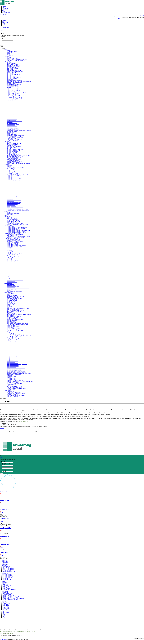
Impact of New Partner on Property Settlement (15, 336)
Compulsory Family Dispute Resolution (14, 84)
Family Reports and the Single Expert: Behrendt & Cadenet (17, 92)
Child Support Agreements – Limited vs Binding (15, 149)
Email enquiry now (139, 638)
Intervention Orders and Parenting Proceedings (15, 223)
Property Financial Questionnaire (12, 361)
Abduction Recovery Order (11, 63)
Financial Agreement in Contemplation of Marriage (16, 231)
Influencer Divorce (10, 272)
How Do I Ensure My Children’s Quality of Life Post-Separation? (18, 155)
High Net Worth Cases (11, 331)
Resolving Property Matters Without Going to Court (16, 371)
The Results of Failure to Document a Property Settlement (17, 60)
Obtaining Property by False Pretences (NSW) (10, 597)
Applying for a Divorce (11, 252)
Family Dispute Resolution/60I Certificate (14, 90)
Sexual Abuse (9, 127)
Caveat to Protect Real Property (12, 300)
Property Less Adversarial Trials (12, 363)
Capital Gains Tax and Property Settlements (14, 298)
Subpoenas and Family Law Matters (13, 191)
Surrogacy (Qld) (10, 133)
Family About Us (5, 22)
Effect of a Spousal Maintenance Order (14, 392)
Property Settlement (7, 292)
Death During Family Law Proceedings (14, 311)
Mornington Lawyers (6, 608)
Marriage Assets (9, 345)
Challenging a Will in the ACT (7, 576)
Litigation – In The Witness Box (12, 243)
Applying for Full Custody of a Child (13, 65)
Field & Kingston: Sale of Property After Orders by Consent (17, 324)
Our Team (4, 20)
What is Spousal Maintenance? (12, 396)
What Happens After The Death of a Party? (14, 387)
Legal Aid (8, 53)
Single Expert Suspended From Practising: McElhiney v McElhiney (19, 130)
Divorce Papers (9, 266)
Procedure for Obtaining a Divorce (13, 277)
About (3, 611)
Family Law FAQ (10, 52)
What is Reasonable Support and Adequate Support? (16, 395)
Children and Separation (11, 285)
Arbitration (9, 166)
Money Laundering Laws (6, 594)
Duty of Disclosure (10, 315)
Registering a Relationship (11, 206)
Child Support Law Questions (12, 152)
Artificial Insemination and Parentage (13, 66)
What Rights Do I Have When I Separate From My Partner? (17, 209)
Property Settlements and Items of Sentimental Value (16, 368)
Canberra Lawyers (5, 606)
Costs (8, 307)
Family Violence (7, 216)
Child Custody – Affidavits (11, 76)
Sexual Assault (4, 564)
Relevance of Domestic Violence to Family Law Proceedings (17, 224)
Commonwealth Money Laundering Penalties (10, 599)
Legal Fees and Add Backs (11, 343)
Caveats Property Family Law (12, 301)
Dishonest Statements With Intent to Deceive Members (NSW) (13, 598)
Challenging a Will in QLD (7, 574)
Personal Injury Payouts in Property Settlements (15, 350)
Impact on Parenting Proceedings (12, 158)
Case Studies (6, 56)
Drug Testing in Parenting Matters (13, 88)
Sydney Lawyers (5, 602)
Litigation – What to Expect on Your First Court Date (16, 245)
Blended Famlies (10, 69)
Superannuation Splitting (11, 379)
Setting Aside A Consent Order (12, 188)
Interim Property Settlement (11, 340)
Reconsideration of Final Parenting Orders (14, 121)
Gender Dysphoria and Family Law (13, 181)
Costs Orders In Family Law (12, 171)
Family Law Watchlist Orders (12, 91)
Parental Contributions (11, 348)
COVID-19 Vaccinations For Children (13, 87)
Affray (3, 563)
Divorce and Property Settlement (12, 259)
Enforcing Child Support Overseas (13, 154)
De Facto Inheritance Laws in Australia (14, 200)
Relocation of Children (11, 125)
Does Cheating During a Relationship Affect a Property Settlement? (19, 314)
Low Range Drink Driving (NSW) (8, 571)
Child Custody (7, 61)
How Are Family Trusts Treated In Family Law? (15, 334)
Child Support (7, 141)
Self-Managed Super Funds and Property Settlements (16, 372)
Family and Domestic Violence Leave (13, 221)
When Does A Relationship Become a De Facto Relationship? (18, 210)
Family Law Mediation (11, 321)
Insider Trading (5, 592)
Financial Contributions (11, 325)
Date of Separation (10, 199)
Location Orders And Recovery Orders (14, 104)
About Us (6, 49)
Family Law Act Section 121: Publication (14, 175)
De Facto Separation (10, 201)
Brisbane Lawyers (5, 604)
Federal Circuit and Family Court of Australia (15, 180)
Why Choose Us (5, 21)
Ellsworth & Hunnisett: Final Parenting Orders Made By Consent (18, 174)
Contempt (8, 305)
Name (3, 36)
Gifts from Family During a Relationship (14, 328)
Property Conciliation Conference (13, 358)
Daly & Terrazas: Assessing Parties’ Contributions (15, 310)
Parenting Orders (10, 117)
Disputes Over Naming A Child (12, 58)
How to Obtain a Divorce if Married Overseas (15, 271)
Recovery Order (9, 122)
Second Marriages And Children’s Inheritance (15, 280)
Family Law (4, 581)
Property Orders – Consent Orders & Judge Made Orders (17, 364)
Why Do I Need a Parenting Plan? (13, 140)
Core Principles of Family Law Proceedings (14, 169)
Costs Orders (9, 170)
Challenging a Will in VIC (7, 577)
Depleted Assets (9, 312)
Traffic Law (4, 565)
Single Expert (9, 375)
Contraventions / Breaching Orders (13, 86)
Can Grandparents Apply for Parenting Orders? (15, 71)
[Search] (2, 25)
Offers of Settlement (10, 347)
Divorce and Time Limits (11, 262)
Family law (4, 6)
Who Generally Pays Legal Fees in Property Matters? (16, 388)
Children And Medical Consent (12, 168)
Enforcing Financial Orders (11, 318)
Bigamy (8, 255)
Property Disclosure (10, 359)
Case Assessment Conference (12, 299)
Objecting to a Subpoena (11, 183)
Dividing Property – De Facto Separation (14, 202)
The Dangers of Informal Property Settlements (15, 380)
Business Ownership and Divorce (13, 297)
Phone (3, 38)
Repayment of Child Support (12, 126)
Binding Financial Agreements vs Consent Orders (16, 167)
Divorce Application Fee (11, 264)
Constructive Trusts (10, 304)
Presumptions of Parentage (11, 120)
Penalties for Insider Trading (7, 593)
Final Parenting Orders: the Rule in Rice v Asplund (16, 95)
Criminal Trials (5, 561)
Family (5, 215)
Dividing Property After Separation (13, 286)
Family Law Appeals (10, 176)
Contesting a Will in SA (6, 579)
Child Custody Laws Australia (12, 78)
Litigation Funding (10, 247)
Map (2, 493)
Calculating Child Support (11, 145)
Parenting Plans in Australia (12, 119)
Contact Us (142, 15)
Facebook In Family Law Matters (13, 213)
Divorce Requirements (11, 268)
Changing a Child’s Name (11, 72)
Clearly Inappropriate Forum (12, 235)
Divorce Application (10, 263)
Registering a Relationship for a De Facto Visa (15, 207)
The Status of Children (11, 281)
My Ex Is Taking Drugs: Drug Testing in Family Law (16, 107)
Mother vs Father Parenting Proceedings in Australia (16, 106)
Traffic (3, 10)
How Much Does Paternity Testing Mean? (14, 97)
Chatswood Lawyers (6, 603)
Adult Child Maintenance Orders (12, 64)
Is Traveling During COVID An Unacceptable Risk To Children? (18, 102)
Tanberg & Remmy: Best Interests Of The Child (15, 135)
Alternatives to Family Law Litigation (13, 240)
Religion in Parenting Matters (12, 123)
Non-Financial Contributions (12, 346)
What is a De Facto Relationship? (13, 208)
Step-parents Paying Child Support (13, 160)
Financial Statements (10, 327)
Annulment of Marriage (11, 251)
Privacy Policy (2, 633)
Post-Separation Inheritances (12, 352)
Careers (3, 24)
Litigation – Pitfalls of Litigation (12, 244)
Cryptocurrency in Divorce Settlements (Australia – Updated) (18, 308)
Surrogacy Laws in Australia (12, 134)
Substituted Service (10, 248)
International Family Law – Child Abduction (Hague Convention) (18, 236)
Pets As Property (10, 351)
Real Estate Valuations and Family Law (14, 369)
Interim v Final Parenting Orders (12, 100)
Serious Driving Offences (6, 566)
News (3, 616)
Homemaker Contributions (11, 333)
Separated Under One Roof (11, 289)
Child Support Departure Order (12, 151)
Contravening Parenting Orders (12, 85)
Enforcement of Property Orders (12, 317)
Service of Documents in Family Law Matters (15, 187)
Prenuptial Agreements (11, 353)
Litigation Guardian (10, 182)
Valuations (8, 385)
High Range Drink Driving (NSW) (8, 568)
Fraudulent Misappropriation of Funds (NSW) (10, 596)
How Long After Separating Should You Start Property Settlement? (19, 335)
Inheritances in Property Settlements (13, 337)
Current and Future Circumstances (13, 309)
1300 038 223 (6, 27)
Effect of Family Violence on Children (13, 220)
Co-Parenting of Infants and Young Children (14, 82)
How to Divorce (10, 269)
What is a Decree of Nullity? (12, 282)
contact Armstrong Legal (23, 421)
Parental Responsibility (11, 111)
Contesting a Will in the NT (7, 578)
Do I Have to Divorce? (11, 287)
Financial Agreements (8, 225)
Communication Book (11, 83)
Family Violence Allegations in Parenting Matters (15, 94)
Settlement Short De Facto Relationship (14, 374)
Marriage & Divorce (8, 249)
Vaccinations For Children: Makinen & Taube (15, 137)
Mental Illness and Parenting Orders (13, 105)
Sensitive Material (10, 214)
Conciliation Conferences (11, 303)
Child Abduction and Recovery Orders (13, 74)
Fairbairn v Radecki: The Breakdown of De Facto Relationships (18, 288)
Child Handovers (10, 79)
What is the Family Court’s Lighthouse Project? (15, 139)
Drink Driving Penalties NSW (7, 567)
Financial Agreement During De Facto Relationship (16, 228)
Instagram (4, 461)
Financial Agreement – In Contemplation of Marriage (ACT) (17, 227)
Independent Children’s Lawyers (12, 99)
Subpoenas (9, 377)
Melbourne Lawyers (5, 605)
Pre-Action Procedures (11, 184)
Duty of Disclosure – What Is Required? (14, 316)
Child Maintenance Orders (11, 147)
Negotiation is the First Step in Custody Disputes (15, 109)
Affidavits (8, 294)
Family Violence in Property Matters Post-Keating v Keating (17, 323)
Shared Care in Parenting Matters (13, 128)
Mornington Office (5, 528)
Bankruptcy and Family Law (12, 295)
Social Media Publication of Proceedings (14, 190)
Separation (9, 290)
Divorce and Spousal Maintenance (13, 261)
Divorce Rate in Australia (11, 267)
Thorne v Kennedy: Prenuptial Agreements (14, 383)
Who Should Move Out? (11, 389)
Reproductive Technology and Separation (14, 370)
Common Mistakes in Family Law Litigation (15, 241)
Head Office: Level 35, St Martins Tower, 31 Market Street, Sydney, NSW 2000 (14, 631)
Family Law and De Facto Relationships (14, 203)
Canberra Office (5, 518)
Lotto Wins (9, 344)
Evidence (6, 211)
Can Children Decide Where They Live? (14, 70)
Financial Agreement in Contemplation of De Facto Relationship (18, 230)
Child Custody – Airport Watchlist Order (14, 77)
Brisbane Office (4, 509)
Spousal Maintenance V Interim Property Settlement (16, 393)
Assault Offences (5, 562)
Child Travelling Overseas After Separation (14, 80)
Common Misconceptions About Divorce (14, 256)
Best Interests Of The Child (11, 67)
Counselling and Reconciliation (12, 172)
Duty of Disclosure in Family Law (13, 173)
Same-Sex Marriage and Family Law (13, 279)
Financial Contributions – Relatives (13, 326)
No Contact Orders (10, 110)
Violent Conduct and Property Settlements (14, 386)
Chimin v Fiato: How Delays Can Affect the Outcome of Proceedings (19, 81)
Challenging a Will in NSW (7, 575)
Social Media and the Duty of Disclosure (14, 189)
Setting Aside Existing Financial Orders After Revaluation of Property (19, 373)
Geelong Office (4, 536)
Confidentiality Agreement (11, 257)
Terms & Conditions (9, 633)
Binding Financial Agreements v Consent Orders (15, 296)
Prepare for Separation (11, 205)
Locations (4, 601)
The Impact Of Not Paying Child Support (14, 161)
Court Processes (7, 164)
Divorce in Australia (10, 265)
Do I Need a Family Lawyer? (12, 51)
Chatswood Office (5, 544)
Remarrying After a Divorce (12, 278)
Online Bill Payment (6, 612)
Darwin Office (4, 552)
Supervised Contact (10, 132)
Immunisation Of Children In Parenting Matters (15, 98)
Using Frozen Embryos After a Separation (14, 291)
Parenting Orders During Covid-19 (13, 118)
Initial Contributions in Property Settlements (14, 338)
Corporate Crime (5, 8)
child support (9, 148)
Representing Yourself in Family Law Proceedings (16, 185)
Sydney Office (4, 491)
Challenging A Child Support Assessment (14, 146)
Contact (3, 11)
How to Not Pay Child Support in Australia (14, 157)
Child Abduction (10, 73)
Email (3, 33)
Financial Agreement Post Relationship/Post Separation (16, 232)
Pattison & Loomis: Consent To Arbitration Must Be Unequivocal (18, 349)
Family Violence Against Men (12, 222)
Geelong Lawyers (5, 607)
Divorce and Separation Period (12, 260)
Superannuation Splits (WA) (12, 378)
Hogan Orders (9, 332)
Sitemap (3, 617)
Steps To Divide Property (11, 376)
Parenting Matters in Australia (12, 116)
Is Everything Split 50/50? (11, 341)
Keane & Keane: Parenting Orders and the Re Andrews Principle (18, 103)
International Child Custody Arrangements (14, 101)
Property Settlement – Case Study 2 (13, 366)
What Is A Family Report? (11, 138)
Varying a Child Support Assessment (13, 162)
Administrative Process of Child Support (14, 143)
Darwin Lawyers (5, 609)
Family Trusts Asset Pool (11, 322)
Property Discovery (10, 360)
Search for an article (3, 14)
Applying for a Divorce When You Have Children (16, 253)
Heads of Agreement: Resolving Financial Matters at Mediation (18, 330)
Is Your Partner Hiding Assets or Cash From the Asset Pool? (17, 342)
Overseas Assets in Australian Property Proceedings (16, 237)
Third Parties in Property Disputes (13, 382)
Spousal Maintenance (8, 390)
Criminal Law (4, 7)
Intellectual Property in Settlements (13, 339)
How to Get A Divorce (11, 270)
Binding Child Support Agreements (13, 144)
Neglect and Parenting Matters (12, 108)
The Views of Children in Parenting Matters (14, 136)
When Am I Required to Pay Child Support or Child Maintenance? (18, 163)
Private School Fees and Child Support (14, 159)
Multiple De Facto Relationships (12, 204)
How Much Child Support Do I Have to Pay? (15, 156)
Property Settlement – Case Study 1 (13, 365)
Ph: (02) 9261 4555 (32, 631)
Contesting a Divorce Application (13, 258)
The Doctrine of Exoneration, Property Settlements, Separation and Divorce (20, 381)
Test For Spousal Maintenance (12, 394)
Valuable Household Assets (11, 384)
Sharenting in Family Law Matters (13, 129)
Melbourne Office (5, 500)
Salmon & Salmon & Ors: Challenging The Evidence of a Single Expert (19, 186)
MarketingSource (5, 470)
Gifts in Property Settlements (12, 329)
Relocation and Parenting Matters (13, 124)
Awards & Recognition (6, 12)
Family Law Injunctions (11, 179)
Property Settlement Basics (11, 367)
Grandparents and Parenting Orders (13, 96)
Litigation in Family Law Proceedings (11, 238)
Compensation (9, 302)
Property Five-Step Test (11, 362)
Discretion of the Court (11, 313)
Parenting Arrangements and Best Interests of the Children (17, 59)
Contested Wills (5, 9)
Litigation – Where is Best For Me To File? (14, 246)
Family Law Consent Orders (12, 177)
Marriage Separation (8, 283)
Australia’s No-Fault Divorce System (13, 254)
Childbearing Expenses (11, 153)
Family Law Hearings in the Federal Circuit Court (15, 178)
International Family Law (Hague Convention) (12, 233)
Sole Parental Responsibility (12, 131)
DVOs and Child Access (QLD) (12, 219)
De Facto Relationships (8, 197)
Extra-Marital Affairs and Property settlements (15, 319)
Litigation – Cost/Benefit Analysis (13, 242)
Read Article (2, 428)
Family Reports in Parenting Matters (13, 93)
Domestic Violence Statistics (12, 218)
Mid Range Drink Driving (7, 570)
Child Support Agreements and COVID (14, 150)
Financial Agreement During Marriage (13, 229)
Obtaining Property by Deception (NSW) (9, 595)
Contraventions (9, 306)
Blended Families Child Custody (12, 68)
